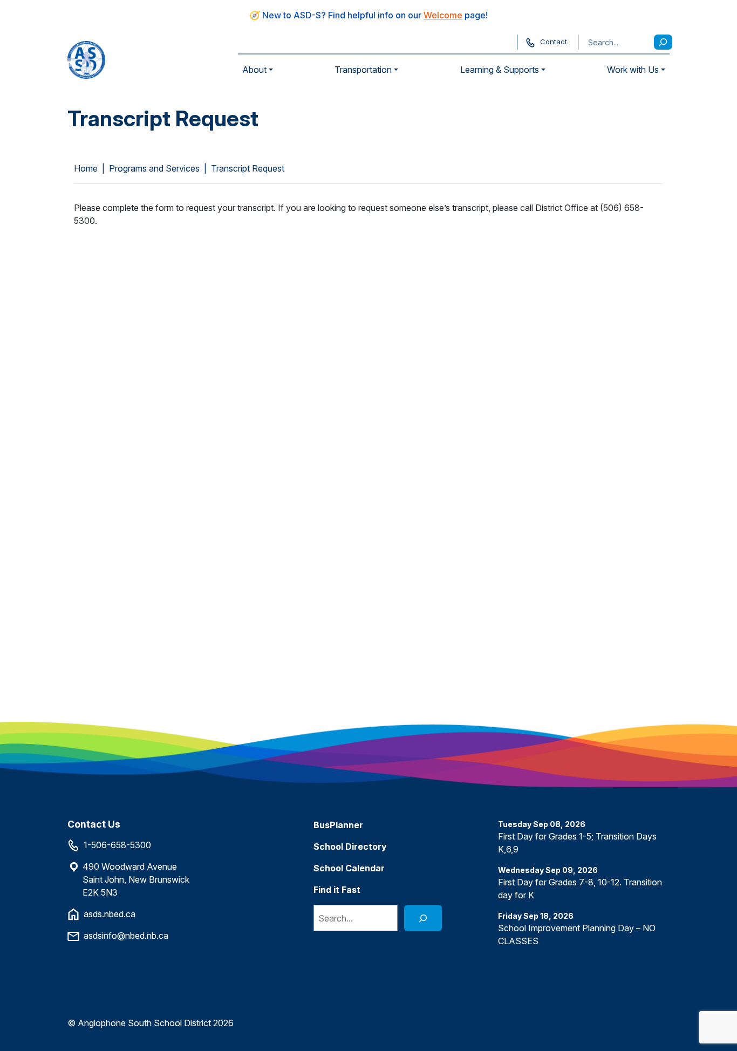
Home (86, 168)
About (254, 69)
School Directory (350, 846)
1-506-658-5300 (117, 845)
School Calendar (349, 868)
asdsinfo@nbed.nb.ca (126, 935)
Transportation (363, 69)
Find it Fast (336, 889)
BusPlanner (338, 825)
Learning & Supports (499, 69)
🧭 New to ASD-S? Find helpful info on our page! (368, 15)
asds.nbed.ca (109, 914)
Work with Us (633, 69)
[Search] (663, 42)
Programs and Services (154, 168)
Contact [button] (553, 41)
